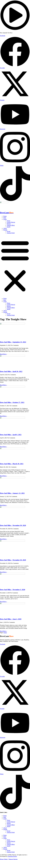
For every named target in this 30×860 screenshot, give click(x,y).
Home (5, 216)
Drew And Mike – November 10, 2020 (13, 560)
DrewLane (7, 212)
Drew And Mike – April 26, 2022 (11, 371)
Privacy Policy (4, 859)
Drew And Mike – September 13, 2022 (13, 342)
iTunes (8, 220)
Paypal (8, 231)
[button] (15, 265)
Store (4, 217)
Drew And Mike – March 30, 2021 (11, 464)
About (5, 228)
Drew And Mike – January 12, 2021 (12, 493)
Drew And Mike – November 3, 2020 (12, 589)
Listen (5, 219)
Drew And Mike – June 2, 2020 (10, 619)
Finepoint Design (12, 856)
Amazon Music (11, 225)
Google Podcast (11, 222)
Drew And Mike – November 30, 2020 (13, 525)
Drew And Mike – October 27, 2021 (12, 402)
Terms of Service (13, 859)
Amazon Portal (11, 233)
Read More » (3, 354)
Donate (5, 230)
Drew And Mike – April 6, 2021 (11, 435)
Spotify (8, 227)
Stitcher (9, 223)
